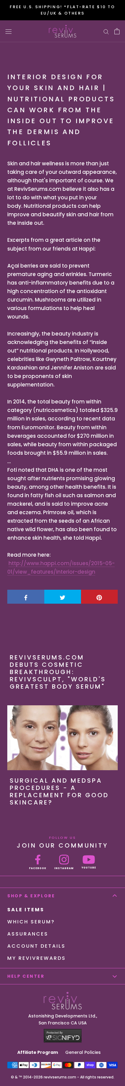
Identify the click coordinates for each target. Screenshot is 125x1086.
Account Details (36, 946)
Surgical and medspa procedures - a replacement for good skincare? (59, 791)
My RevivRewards (36, 958)
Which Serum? (31, 921)
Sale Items (25, 909)
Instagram (64, 868)
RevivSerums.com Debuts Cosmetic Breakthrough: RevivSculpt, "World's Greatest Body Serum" (58, 672)
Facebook (37, 868)
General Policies (83, 1052)
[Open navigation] (8, 31)
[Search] (106, 31)
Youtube (89, 867)
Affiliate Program (37, 1052)
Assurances (27, 933)
